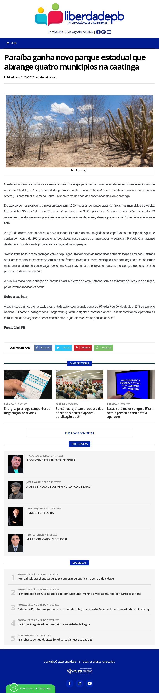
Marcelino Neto (48, 77)
